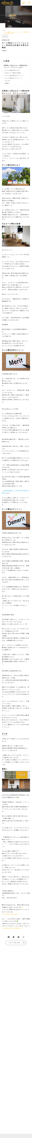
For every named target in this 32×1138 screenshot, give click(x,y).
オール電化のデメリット (13, 78)
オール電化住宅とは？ (12, 70)
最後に (7, 83)
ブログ (5, 36)
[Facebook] (8, 937)
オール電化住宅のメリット (14, 75)
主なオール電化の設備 (12, 73)
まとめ (7, 80)
